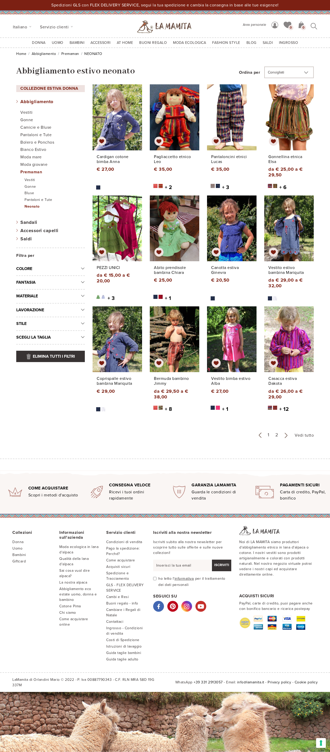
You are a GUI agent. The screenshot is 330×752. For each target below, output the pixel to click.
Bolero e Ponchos (37, 142)
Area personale (254, 25)
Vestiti (26, 112)
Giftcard (19, 561)
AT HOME (125, 42)
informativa (184, 578)
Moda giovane (33, 164)
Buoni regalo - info (122, 603)
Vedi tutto (304, 435)
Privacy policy (279, 682)
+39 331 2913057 (208, 682)
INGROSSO (288, 42)
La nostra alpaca (73, 582)
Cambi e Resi (117, 597)
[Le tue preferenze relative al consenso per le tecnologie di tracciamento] (321, 743)
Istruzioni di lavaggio (124, 646)
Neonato (32, 206)
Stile (21, 323)
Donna (39, 42)
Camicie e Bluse (36, 127)
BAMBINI (77, 42)
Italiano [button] (20, 27)
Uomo (57, 42)
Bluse (29, 193)
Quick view (118, 122)
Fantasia (26, 282)
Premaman (70, 54)
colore (24, 268)
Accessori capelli (39, 230)
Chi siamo (67, 612)
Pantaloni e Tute (36, 134)
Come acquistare (120, 560)
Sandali (28, 222)
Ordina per (249, 72)
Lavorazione (30, 310)
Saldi (26, 239)
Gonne (26, 119)
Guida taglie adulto (122, 659)
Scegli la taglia (33, 337)
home (21, 54)
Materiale (27, 296)
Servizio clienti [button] (55, 27)
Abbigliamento (44, 54)
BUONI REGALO (153, 42)
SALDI (268, 42)
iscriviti (221, 565)
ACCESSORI (100, 42)
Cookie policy (306, 682)
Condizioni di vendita (124, 542)
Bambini (19, 555)
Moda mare (31, 157)
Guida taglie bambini (123, 653)
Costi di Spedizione (122, 640)
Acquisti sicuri (118, 567)
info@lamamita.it (250, 682)
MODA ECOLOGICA (189, 42)
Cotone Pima (70, 606)
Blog (251, 42)
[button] (287, 24)
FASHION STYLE (226, 42)
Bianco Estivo (33, 149)
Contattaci (114, 621)
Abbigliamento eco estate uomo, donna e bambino (78, 594)
